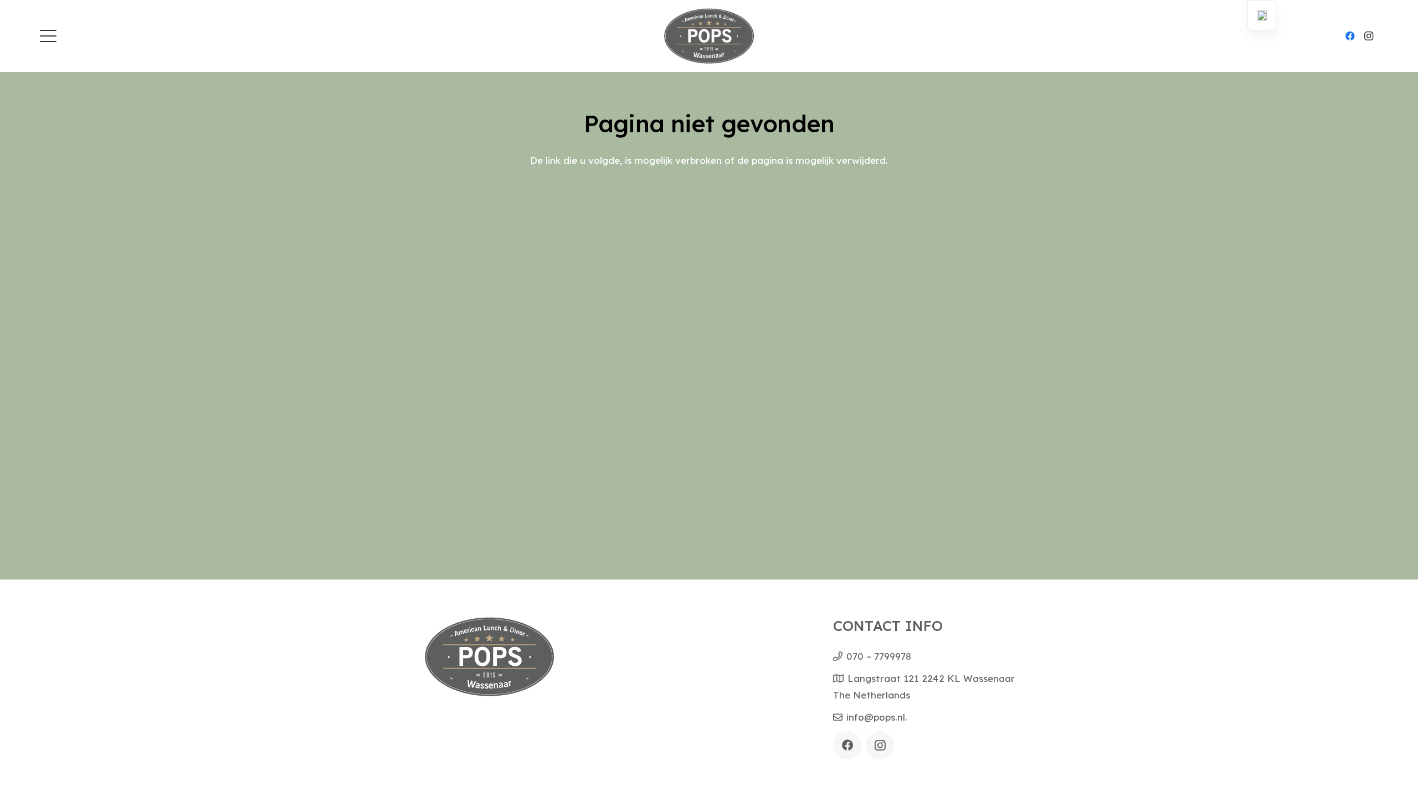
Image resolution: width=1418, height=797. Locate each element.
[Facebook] (1349, 36)
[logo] (709, 36)
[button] (48, 36)
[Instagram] (1368, 36)
